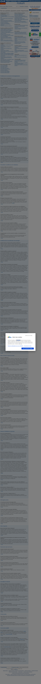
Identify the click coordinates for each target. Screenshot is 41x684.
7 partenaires (18, 340)
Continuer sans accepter (28, 335)
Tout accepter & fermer (27, 348)
